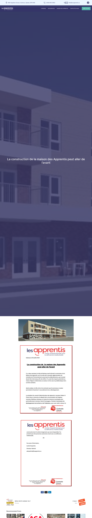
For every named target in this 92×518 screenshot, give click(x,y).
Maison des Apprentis (62, 8)
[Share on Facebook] (42, 492)
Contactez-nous (74, 8)
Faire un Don (86, 8)
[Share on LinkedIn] (49, 492)
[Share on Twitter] (46, 492)
